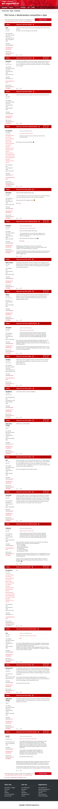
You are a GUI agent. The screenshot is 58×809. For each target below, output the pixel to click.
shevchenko (8, 192)
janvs (7, 27)
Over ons (24, 784)
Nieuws (11, 7)
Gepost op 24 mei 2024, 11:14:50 (23, 492)
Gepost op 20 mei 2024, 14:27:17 (23, 259)
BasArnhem (8, 61)
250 (30, 21)
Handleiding (17, 10)
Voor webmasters (25, 787)
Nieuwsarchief (8, 796)
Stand (6, 791)
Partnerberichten (25, 794)
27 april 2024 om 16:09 (29, 133)
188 (12, 21)
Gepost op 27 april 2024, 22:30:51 (23, 126)
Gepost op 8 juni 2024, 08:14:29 (23, 732)
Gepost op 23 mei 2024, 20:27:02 (23, 388)
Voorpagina (4, 7)
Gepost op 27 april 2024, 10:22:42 (24, 58)
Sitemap (40, 792)
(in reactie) (34, 126)
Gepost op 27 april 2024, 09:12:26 (23, 24)
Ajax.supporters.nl (42, 787)
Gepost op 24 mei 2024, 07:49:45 (23, 457)
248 (26, 21)
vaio (7, 94)
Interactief (22, 7)
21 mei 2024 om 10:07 (30, 330)
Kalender (7, 792)
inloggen (4, 1)
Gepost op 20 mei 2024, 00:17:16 (23, 189)
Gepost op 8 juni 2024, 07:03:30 (23, 665)
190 (16, 21)
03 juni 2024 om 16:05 (32, 635)
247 (24, 21)
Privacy (23, 791)
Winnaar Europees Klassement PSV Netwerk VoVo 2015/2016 (10, 143)
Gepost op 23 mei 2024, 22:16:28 (23, 420)
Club (28, 7)
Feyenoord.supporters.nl (44, 789)
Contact (23, 796)
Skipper (7, 294)
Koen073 (8, 736)
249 (28, 21)
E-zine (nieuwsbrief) (9, 794)
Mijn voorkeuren (42, 794)
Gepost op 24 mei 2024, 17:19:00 (23, 524)
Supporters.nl (42, 784)
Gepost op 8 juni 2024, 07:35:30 (23, 695)
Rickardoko (8, 225)
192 (19, 21)
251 (31, 21)
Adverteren (24, 792)
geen (12, 45)
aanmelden (10, 1)
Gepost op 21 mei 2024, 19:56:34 (23, 356)
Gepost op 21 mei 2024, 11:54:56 (23, 323)
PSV (9, 29)
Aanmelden (7, 787)
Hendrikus (8, 359)
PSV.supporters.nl (42, 791)
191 (17, 21)
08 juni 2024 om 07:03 (32, 738)
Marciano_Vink (9, 668)
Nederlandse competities (29, 15)
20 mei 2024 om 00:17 (31, 228)
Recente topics (5, 10)
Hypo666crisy (9, 391)
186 (8, 21)
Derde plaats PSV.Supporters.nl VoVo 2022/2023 (10, 161)
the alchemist (9, 130)
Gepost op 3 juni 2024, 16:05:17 (23, 567)
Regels (11, 10)
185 (6, 21)
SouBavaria (8, 528)
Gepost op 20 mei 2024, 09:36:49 (23, 221)
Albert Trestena (9, 262)
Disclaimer (24, 789)
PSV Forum (9, 15)
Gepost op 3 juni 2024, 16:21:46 (23, 629)
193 (21, 21)
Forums (16, 7)
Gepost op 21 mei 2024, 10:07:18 (23, 291)
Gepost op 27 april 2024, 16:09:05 (24, 91)
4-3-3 (12, 78)
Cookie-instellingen (43, 796)
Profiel (33, 7)
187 (10, 21)
